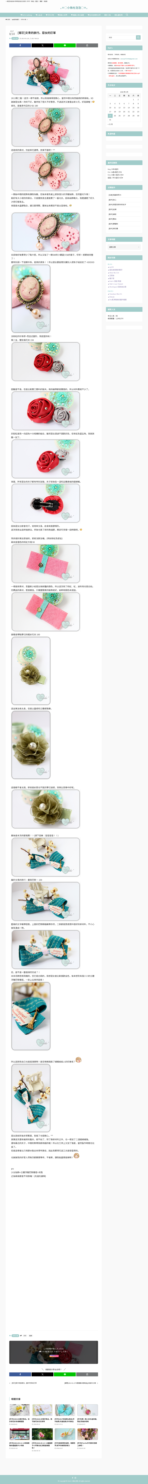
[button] (20, 45)
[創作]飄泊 (112, 219)
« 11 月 (110, 124)
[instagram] (75, 1478)
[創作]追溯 (112, 209)
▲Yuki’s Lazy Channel (115, 284)
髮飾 (30, 1336)
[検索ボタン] (127, 15)
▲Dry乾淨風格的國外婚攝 (117, 300)
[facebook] (73, 1478)
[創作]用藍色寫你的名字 (117, 204)
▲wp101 (111, 267)
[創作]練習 (112, 214)
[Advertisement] (53, 1215)
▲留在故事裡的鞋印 (115, 270)
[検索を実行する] (138, 37)
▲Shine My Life (113, 273)
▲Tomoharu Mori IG (115, 294)
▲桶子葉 (111, 278)
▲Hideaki (111, 297)
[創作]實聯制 (113, 224)
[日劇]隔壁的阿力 (115, 195)
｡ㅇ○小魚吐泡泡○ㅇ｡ (74, 7)
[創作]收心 (112, 200)
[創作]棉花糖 (113, 228)
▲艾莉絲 (111, 275)
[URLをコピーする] (87, 45)
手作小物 (15, 38)
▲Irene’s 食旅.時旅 (114, 281)
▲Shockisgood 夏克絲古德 (117, 287)
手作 (24, 1336)
